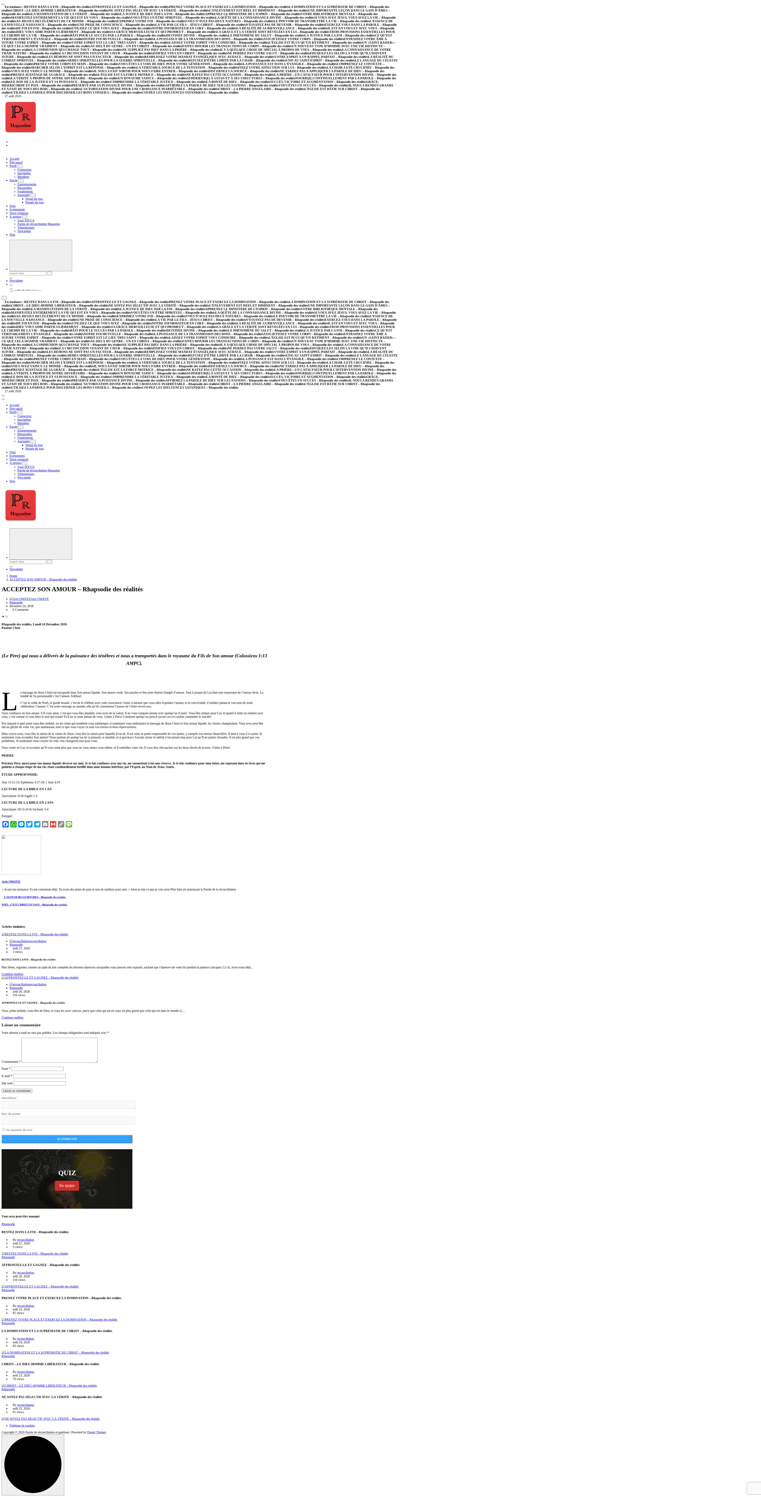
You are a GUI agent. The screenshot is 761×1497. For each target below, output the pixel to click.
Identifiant (9, 1098)
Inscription (24, 173)
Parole (13, 180)
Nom (6, 1068)
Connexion (24, 169)
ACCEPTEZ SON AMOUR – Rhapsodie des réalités (43, 579)
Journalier (23, 195)
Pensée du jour (34, 202)
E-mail (7, 1076)
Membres (23, 176)
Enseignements (26, 184)
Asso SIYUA (25, 220)
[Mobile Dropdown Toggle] (19, 166)
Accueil (14, 158)
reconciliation (38, 941)
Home (13, 576)
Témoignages (25, 227)
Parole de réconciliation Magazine (38, 224)
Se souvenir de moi (19, 1130)
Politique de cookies (22, 1425)
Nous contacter (19, 213)
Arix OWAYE (40, 599)
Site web (7, 1083)
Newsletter (24, 231)
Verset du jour (34, 198)
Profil (13, 166)
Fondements (25, 191)
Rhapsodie (16, 602)
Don (12, 234)
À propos (15, 216)
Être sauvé (16, 162)
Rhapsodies (24, 188)
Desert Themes (96, 1432)
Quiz (13, 206)
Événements (17, 209)
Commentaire (11, 1061)
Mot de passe (11, 1114)
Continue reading (13, 974)
